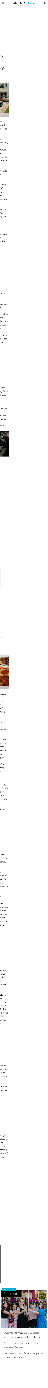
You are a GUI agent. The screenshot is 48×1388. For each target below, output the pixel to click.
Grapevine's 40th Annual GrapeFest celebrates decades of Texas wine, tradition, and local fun (22, 1335)
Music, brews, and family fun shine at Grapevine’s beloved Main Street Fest (23, 1355)
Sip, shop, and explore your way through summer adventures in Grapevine (24, 1345)
